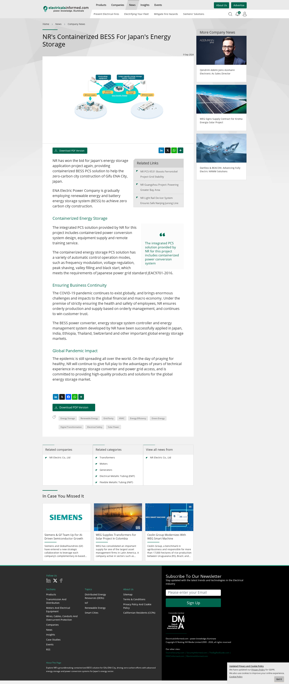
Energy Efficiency (138, 418)
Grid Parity (108, 418)
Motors (104, 463)
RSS (48, 649)
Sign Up (193, 602)
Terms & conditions (134, 599)
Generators (106, 469)
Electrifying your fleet (136, 14)
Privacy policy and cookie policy (137, 606)
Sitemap (127, 594)
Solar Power (113, 427)
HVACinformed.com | (176, 656)
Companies (52, 624)
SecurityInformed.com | (197, 652)
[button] (101, 5)
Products (51, 594)
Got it (279, 679)
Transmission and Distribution (56, 601)
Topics (88, 589)
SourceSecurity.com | (176, 652)
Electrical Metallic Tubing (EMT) (117, 476)
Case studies (53, 639)
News (49, 629)
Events (50, 644)
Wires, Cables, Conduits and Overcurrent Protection (62, 618)
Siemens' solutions (193, 14)
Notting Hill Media (185, 642)
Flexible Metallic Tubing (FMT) (116, 482)
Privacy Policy (258, 669)
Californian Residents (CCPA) (139, 612)
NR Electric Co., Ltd (59, 457)
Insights (50, 634)
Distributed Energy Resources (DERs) (95, 596)
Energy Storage (68, 418)
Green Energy (158, 418)
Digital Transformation (71, 427)
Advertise (238, 5)
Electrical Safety (94, 427)
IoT (86, 602)
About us (221, 5)
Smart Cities (91, 612)
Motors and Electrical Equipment (58, 609)
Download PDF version (71, 150)
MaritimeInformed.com (197, 656)
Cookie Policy (236, 676)
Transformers (107, 457)
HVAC (121, 418)
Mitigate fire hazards (166, 14)
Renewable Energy (89, 418)
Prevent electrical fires (106, 14)
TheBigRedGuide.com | (220, 652)
